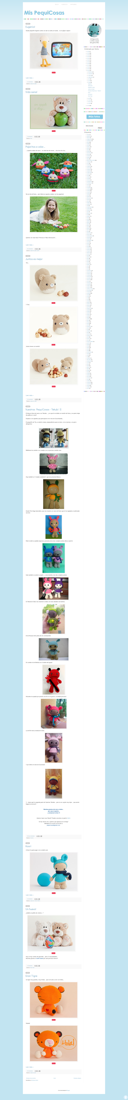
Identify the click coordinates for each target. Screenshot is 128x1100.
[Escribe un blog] (37, 82)
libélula (88, 257)
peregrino (89, 326)
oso (87, 299)
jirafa (88, 244)
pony (88, 340)
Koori (28, 846)
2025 (88, 51)
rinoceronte (89, 352)
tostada (88, 374)
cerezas (88, 179)
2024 (88, 53)
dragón (88, 202)
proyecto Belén (90, 341)
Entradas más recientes (31, 1078)
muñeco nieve (90, 288)
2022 (88, 56)
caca (88, 163)
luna (88, 269)
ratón (88, 347)
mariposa (89, 273)
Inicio (55, 1078)
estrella (88, 208)
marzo (89, 99)
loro (88, 267)
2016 (88, 67)
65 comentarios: (30, 248)
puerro (88, 343)
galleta (88, 220)
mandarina (89, 270)
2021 (88, 58)
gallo (88, 223)
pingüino (89, 330)
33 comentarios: (30, 399)
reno (88, 349)
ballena (88, 146)
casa (88, 175)
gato (88, 226)
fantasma (89, 210)
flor (87, 214)
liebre (88, 260)
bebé (88, 149)
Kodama (88, 247)
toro (88, 371)
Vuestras (31, 837)
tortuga (88, 373)
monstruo (89, 282)
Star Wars (89, 359)
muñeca (38, 900)
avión (88, 145)
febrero (89, 101)
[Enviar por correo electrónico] (35, 82)
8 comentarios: (30, 898)
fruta (88, 219)
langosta (88, 251)
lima (88, 261)
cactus (88, 164)
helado (88, 238)
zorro (88, 388)
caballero (89, 161)
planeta (88, 334)
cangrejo (89, 170)
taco (88, 364)
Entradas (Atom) (35, 1080)
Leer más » (29, 78)
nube (88, 294)
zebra (88, 385)
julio (89, 78)
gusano (88, 234)
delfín (88, 195)
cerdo (88, 178)
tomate (88, 370)
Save (54, 72)
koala (88, 246)
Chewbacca (89, 183)
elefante (88, 204)
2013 (88, 105)
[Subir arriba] (126, 1097)
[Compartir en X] (38, 82)
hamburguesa (90, 235)
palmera (88, 303)
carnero (88, 173)
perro (88, 328)
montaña (89, 284)
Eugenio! (30, 26)
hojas (88, 241)
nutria (88, 296)
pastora (88, 314)
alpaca (88, 137)
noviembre (90, 73)
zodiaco (88, 386)
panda (88, 306)
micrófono (89, 278)
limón (88, 263)
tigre (35, 1072)
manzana (89, 272)
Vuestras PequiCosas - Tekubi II (43, 409)
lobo (88, 266)
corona (88, 193)
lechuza (88, 254)
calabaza (89, 166)
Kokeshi (88, 249)
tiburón (88, 367)
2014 (88, 70)
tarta (88, 365)
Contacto (64, 4)
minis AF (88, 279)
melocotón (89, 276)
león (88, 255)
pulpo (88, 344)
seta (88, 355)
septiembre (90, 77)
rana (88, 346)
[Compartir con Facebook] (39, 82)
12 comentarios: (30, 81)
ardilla (35, 401)
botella (88, 157)
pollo (88, 337)
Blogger (68, 1090)
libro (88, 258)
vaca (88, 379)
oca (87, 297)
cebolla (88, 177)
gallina (88, 222)
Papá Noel (89, 308)
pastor (88, 312)
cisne (88, 186)
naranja (88, 291)
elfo (87, 205)
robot (88, 353)
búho (88, 158)
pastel (88, 309)
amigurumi (32, 83)
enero (89, 103)
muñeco (88, 287)
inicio (57, 4)
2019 (88, 61)
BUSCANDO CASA (91, 160)
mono (88, 281)
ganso (88, 225)
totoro (88, 376)
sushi (88, 362)
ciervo (88, 184)
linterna (88, 264)
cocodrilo (89, 187)
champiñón (89, 181)
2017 (88, 65)
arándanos (89, 140)
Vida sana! (31, 92)
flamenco (89, 213)
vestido (88, 380)
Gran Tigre (31, 975)
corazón (88, 192)
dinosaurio (89, 198)
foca (88, 217)
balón (88, 148)
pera (88, 324)
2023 (88, 54)
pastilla (88, 311)
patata (88, 315)
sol (87, 356)
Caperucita (89, 172)
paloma (88, 305)
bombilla (88, 155)
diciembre (90, 72)
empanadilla (89, 207)
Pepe (31, 138)
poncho (88, 338)
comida (88, 189)
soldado (88, 358)
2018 (88, 63)
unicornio (89, 377)
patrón (38, 250)
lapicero (88, 252)
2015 (88, 68)
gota (88, 231)
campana (89, 169)
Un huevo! (30, 909)
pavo (88, 320)
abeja (88, 134)
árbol (88, 142)
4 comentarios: (30, 136)
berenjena (89, 152)
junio (89, 80)
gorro (88, 229)
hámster (88, 237)
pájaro (35, 83)
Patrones (73, 4)
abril (89, 98)
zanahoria (89, 383)
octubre (89, 75)
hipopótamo (89, 240)
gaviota (88, 228)
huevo (88, 243)
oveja (88, 300)
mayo (89, 82)
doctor (88, 199)
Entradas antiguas (77, 1078)
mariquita (89, 275)
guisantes (89, 232)
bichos (88, 154)
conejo (35, 900)
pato (88, 317)
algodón (88, 136)
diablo (88, 196)
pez (87, 329)
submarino (89, 361)
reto (88, 350)
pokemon (89, 335)
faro (88, 211)
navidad (88, 293)
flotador (88, 216)
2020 (88, 60)
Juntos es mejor (34, 259)
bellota (88, 151)
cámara (88, 167)
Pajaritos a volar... (35, 146)
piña (88, 332)
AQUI (68, 818)
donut (88, 201)
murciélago (89, 290)
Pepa (31, 967)
